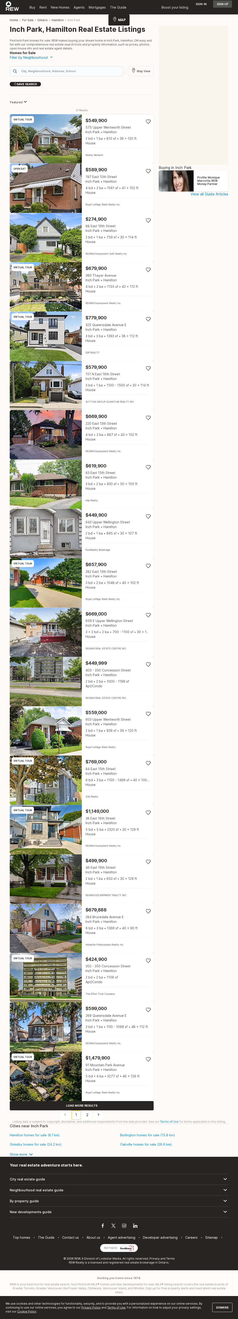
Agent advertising (121, 1237)
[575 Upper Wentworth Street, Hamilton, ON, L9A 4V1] (82, 139)
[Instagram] (124, 1226)
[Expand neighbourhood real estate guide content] (119, 1190)
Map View (143, 71)
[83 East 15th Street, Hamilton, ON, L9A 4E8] (82, 484)
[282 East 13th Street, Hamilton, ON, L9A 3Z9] (82, 583)
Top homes (21, 1237)
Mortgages (97, 7)
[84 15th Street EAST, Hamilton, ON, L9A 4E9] (82, 780)
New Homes (60, 7)
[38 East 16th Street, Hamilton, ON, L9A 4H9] (82, 829)
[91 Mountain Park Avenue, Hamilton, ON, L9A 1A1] (82, 1076)
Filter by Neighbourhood (29, 57)
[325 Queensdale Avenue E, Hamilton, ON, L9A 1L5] (82, 336)
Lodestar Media (110, 1258)
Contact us (70, 1237)
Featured (16, 102)
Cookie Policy (26, 1311)
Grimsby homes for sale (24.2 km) (36, 1144)
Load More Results (81, 1105)
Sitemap (211, 1237)
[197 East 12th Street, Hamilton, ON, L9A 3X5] (82, 188)
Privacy (154, 1258)
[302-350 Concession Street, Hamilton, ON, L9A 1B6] (82, 977)
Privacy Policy (91, 1307)
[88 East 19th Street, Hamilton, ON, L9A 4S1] (82, 237)
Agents (79, 7)
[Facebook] (103, 1226)
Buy (32, 7)
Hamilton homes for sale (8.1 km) (35, 1135)
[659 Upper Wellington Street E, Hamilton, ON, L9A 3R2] (82, 632)
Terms (170, 1258)
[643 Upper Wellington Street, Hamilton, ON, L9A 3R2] (82, 533)
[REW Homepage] (12, 7)
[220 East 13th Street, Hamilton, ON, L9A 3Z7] (82, 435)
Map (122, 20)
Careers (191, 1237)
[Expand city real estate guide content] (119, 1179)
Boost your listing (175, 7)
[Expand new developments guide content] (119, 1212)
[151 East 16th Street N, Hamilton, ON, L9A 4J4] (82, 385)
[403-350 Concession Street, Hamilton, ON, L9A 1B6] (82, 681)
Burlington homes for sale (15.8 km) (147, 1135)
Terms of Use (169, 1121)
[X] (113, 1226)
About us (93, 1237)
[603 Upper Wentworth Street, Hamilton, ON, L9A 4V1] (82, 731)
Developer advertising (160, 1237)
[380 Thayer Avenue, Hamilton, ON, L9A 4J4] (82, 286)
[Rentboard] (127, 1248)
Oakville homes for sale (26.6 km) (146, 1144)
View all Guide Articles (209, 194)
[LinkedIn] (135, 1226)
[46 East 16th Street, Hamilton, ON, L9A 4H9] (82, 879)
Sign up (222, 4)
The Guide (118, 7)
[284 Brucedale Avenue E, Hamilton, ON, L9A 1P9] (82, 928)
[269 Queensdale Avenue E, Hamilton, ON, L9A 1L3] (82, 1027)
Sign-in (201, 4)
